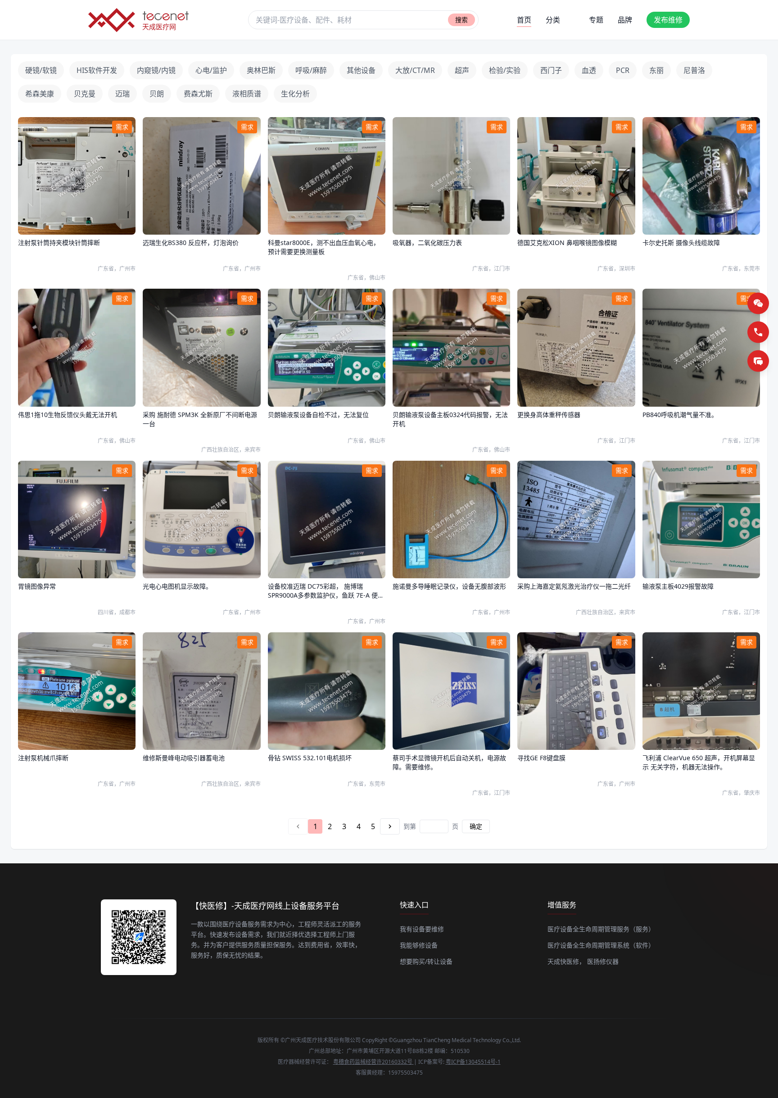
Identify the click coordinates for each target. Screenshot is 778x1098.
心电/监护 (211, 70)
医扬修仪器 (603, 961)
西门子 (551, 70)
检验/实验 (504, 70)
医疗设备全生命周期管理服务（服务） (601, 929)
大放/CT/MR (415, 70)
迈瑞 (122, 94)
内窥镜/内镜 (156, 70)
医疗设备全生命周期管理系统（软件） (601, 945)
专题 (596, 20)
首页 (524, 20)
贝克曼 (84, 94)
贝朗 (156, 94)
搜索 (461, 19)
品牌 (625, 20)
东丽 (656, 70)
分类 (553, 20)
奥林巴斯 (261, 70)
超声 (462, 70)
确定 (476, 826)
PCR (622, 70)
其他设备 (361, 70)
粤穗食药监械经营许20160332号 (373, 1062)
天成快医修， (566, 961)
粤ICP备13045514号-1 (473, 1062)
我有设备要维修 (422, 929)
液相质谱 (246, 94)
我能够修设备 (419, 945)
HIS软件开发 (97, 70)
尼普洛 (694, 70)
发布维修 (668, 20)
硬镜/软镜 (41, 70)
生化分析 (295, 94)
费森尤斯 (198, 94)
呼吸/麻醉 (311, 70)
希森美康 (39, 94)
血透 (589, 70)
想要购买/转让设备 (426, 961)
